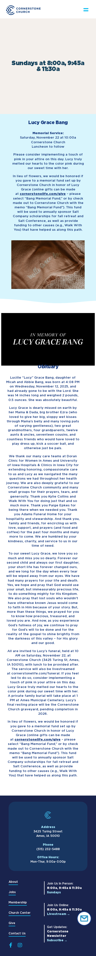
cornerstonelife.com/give (43, 193)
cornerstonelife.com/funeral (35, 673)
